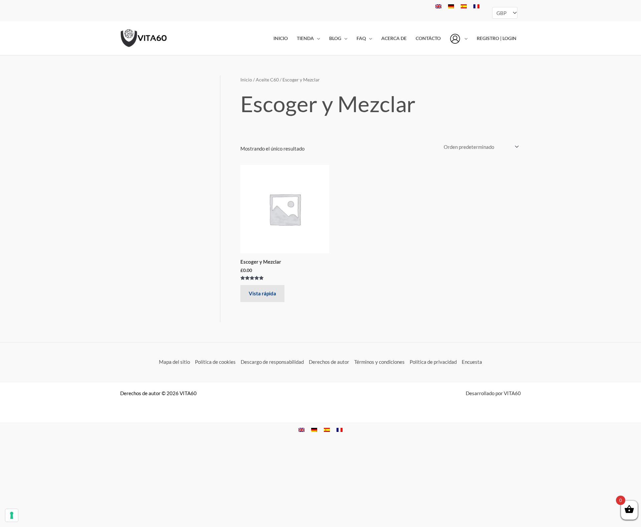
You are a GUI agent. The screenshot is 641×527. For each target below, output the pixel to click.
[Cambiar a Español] (463, 6)
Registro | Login (496, 38)
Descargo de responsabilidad (272, 362)
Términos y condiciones (379, 362)
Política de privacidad (433, 362)
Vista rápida (262, 293)
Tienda (305, 38)
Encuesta (472, 362)
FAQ (361, 38)
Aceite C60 (267, 79)
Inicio (280, 38)
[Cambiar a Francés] (476, 6)
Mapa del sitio (174, 362)
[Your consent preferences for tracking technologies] (11, 515)
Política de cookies (215, 362)
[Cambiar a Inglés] (438, 6)
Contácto (428, 38)
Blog (335, 38)
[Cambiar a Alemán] (451, 6)
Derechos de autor (329, 362)
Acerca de (394, 38)
